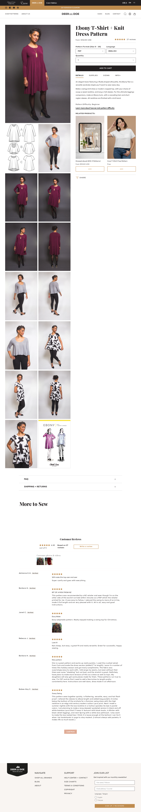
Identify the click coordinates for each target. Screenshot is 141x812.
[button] (12, 14)
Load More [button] (70, 732)
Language (110, 47)
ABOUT (38, 786)
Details (80, 76)
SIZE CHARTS (70, 782)
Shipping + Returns (35, 487)
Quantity (80, 56)
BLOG (37, 782)
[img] (57, 574)
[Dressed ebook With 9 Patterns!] (90, 137)
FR (134, 3)
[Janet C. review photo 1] (57, 628)
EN (130, 3)
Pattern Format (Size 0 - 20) (88, 47)
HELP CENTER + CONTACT (76, 778)
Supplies (93, 76)
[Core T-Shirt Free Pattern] (121, 137)
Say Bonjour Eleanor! (70, 7)
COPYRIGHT (69, 790)
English (112, 51)
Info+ (118, 76)
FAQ (26, 479)
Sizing (106, 76)
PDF (79, 51)
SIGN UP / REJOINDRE (114, 806)
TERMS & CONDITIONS (74, 786)
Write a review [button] (86, 547)
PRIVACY (68, 794)
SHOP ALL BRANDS (43, 778)
